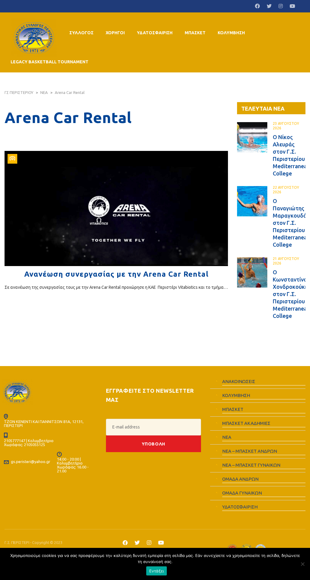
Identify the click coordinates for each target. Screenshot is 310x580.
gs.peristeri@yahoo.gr (30, 461)
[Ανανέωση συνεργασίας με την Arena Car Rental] (116, 208)
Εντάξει (156, 570)
